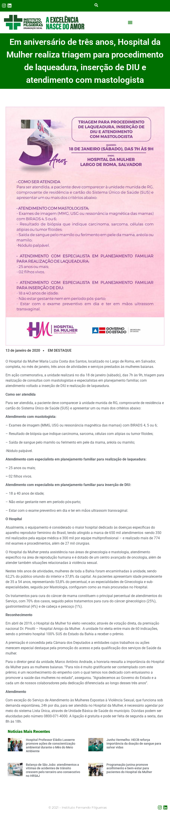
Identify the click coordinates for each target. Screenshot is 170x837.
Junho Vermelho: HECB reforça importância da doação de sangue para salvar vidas (133, 743)
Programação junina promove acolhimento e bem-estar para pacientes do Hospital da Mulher (129, 768)
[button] (130, 22)
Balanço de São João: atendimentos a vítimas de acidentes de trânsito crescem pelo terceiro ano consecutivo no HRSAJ (53, 770)
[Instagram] (4, 5)
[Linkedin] (9, 5)
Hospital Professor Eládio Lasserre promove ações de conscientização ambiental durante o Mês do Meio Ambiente (50, 745)
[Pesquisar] (96, 5)
